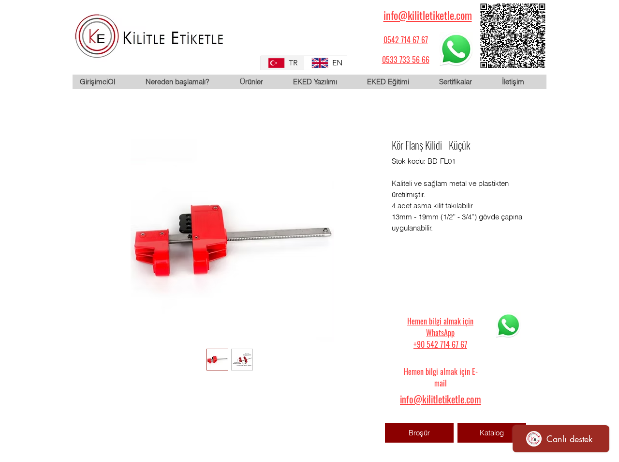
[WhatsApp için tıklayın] (456, 49)
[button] (258, 82)
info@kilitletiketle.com (427, 15)
